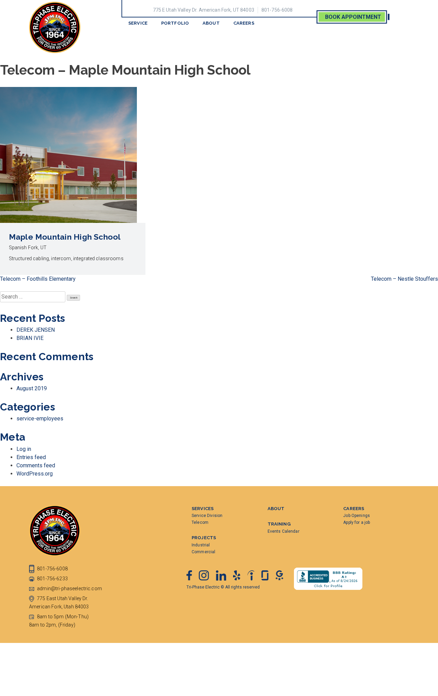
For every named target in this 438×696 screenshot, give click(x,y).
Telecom (200, 522)
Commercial (203, 551)
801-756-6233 (52, 578)
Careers (243, 23)
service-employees (39, 418)
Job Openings (356, 515)
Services (203, 508)
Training (279, 524)
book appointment (353, 17)
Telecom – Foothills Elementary (38, 279)
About (211, 23)
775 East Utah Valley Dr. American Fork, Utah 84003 (59, 602)
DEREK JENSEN (35, 330)
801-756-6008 (277, 10)
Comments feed (35, 465)
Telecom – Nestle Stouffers (404, 279)
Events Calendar (283, 531)
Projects (204, 537)
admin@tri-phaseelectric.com (69, 588)
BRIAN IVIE (29, 338)
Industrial (201, 545)
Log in (23, 449)
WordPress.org (34, 473)
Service (137, 23)
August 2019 (31, 388)
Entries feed (31, 457)
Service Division (207, 515)
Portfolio (175, 23)
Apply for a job (356, 522)
